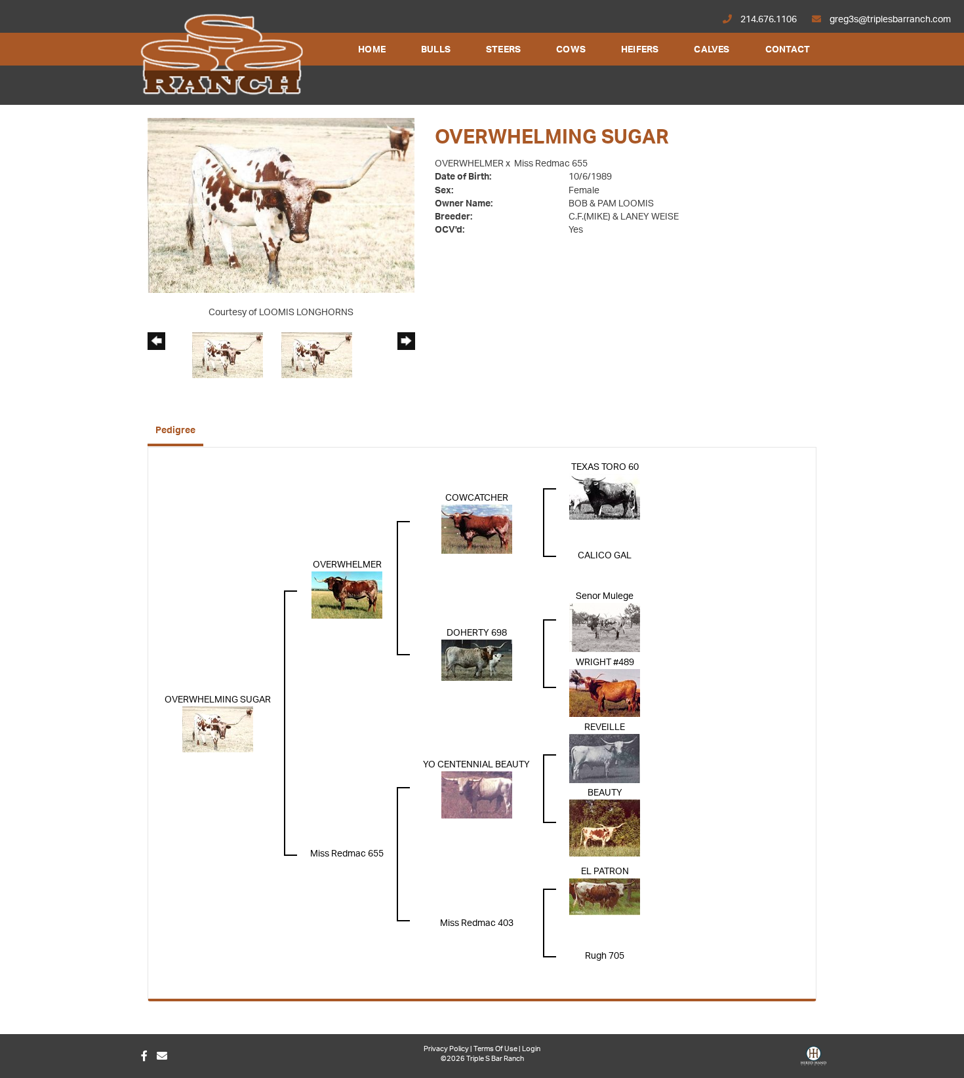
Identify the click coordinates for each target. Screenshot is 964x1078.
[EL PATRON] (604, 896)
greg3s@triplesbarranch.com (889, 19)
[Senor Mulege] (604, 627)
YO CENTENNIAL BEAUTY (476, 764)
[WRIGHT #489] (604, 692)
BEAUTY (605, 793)
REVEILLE (604, 727)
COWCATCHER (476, 498)
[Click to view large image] (281, 205)
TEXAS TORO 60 (605, 467)
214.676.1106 (768, 19)
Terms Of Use (495, 1048)
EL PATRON (605, 871)
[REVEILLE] (604, 758)
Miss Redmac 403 (476, 923)
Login (531, 1048)
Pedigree (175, 430)
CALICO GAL (605, 555)
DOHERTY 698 (477, 633)
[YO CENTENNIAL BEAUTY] (476, 794)
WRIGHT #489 (605, 662)
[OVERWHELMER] (346, 594)
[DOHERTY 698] (476, 659)
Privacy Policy (446, 1048)
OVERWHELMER (469, 163)
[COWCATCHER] (476, 528)
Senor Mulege (604, 596)
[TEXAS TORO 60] (604, 496)
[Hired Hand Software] (813, 1060)
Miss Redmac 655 (551, 163)
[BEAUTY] (604, 827)
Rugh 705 (604, 956)
